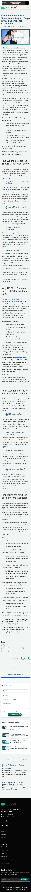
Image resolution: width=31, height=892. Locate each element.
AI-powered (14, 644)
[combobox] (4, 699)
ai (2, 644)
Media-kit (3, 859)
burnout (10, 244)
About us (3, 828)
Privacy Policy (25, 711)
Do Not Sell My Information (7, 846)
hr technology (5, 651)
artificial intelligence (7, 648)
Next (25, 759)
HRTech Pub (14, 651)
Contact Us (4, 853)
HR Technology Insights (14, 623)
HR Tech (21, 648)
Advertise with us (5, 863)
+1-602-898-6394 (9, 814)
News (2, 831)
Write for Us (4, 856)
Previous (6, 759)
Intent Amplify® (16, 889)
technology (22, 651)
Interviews (3, 837)
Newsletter (3, 834)
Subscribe (23, 879)
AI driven (7, 644)
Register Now (15, 714)
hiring (15, 648)
